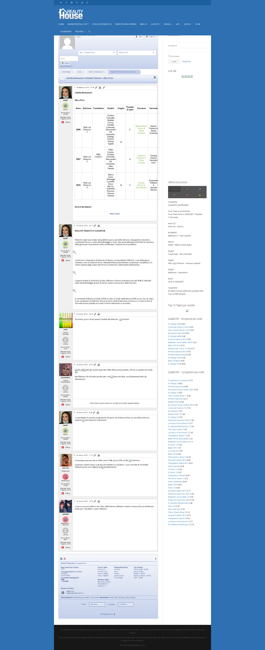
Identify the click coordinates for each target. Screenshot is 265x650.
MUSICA (167, 24)
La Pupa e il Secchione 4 (178, 423)
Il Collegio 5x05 (174, 357)
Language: (111, 604)
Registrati (186, 61)
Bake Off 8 (172, 454)
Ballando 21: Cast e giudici (179, 235)
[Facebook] (66, 2)
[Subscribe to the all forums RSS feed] (61, 558)
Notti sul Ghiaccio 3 (96, 72)
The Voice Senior (175, 429)
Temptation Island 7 (176, 435)
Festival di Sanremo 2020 (179, 500)
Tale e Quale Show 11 (177, 395)
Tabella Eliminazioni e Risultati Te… (123, 72)
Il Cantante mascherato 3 (179, 524)
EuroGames (173, 411)
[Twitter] (61, 2)
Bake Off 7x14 (174, 345)
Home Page (66, 72)
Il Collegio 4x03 (174, 336)
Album (171, 242)
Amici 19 (171, 487)
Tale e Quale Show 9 (177, 512)
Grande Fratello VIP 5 (177, 490)
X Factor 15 (173, 472)
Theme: (83, 604)
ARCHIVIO (79, 31)
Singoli (171, 251)
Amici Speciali (174, 466)
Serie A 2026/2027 (176, 281)
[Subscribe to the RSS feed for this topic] (155, 77)
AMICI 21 (144, 24)
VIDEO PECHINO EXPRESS (125, 24)
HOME (61, 24)
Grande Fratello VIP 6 (177, 515)
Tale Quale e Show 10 (177, 457)
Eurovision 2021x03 (176, 333)
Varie (79, 72)
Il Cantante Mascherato (178, 503)
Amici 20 (171, 506)
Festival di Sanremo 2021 (179, 494)
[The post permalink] (96, 87)
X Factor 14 (173, 445)
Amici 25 (171, 223)
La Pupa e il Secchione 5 (178, 521)
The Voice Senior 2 (176, 478)
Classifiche (172, 202)
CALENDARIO (66, 31)
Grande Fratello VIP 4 (177, 460)
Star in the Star (174, 509)
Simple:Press (107, 614)
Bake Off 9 (172, 484)
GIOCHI (187, 24)
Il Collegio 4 (173, 383)
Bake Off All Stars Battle (178, 438)
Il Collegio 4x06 (174, 324)
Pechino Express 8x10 (177, 339)
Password (172, 45)
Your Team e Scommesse (179, 211)
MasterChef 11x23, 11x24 (179, 348)
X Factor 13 (173, 469)
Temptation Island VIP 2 (178, 463)
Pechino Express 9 (176, 399)
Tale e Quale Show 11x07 (179, 330)
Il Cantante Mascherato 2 (179, 426)
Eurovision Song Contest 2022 (181, 405)
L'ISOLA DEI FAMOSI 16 (101, 24)
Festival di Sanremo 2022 (179, 420)
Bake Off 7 (172, 448)
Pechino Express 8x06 (177, 354)
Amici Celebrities (175, 481)
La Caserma (173, 451)
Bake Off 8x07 (174, 360)
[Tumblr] (76, 2)
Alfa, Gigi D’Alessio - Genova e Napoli (184, 263)
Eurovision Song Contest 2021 (181, 389)
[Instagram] (87, 2)
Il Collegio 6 (173, 417)
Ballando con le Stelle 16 (178, 441)
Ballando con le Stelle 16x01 (180, 342)
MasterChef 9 (174, 402)
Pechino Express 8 (176, 386)
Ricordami (174, 56)
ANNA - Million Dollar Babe (180, 245)
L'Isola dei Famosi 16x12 (178, 327)
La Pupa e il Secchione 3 (178, 432)
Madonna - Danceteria (178, 272)
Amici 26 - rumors (175, 226)
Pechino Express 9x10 (177, 351)
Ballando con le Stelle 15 (178, 497)
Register (152, 37)
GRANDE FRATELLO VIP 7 (77, 24)
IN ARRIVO (172, 232)
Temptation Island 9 (176, 518)
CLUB (197, 24)
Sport (170, 278)
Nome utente (173, 35)
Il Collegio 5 (173, 392)
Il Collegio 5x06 (174, 364)
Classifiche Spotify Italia (178, 205)
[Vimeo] (71, 2)
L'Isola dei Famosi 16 (177, 408)
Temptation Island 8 (176, 475)
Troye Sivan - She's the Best (180, 254)
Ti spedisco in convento (178, 380)
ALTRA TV (155, 24)
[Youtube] (81, 2)
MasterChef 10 (174, 414)
